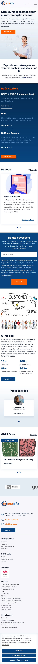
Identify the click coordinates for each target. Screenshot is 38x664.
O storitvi (4, 542)
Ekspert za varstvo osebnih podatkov (12, 622)
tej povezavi (7, 275)
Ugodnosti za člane (7, 559)
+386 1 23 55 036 (11, 520)
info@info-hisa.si (11, 524)
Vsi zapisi (33, 435)
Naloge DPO (5, 544)
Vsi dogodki (32, 170)
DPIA (2, 591)
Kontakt (8, 530)
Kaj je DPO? (4, 548)
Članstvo (3, 561)
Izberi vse (19, 650)
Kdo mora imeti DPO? (7, 546)
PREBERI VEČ (8, 32)
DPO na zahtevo (7, 539)
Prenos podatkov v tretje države (11, 598)
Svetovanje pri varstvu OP (9, 587)
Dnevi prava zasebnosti (8, 625)
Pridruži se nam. (27, 78)
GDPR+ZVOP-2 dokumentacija (10, 584)
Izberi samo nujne (19, 655)
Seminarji (4, 618)
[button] (28, 3)
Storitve (4, 581)
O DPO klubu (6, 554)
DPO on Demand (6, 605)
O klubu (3, 557)
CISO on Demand (6, 609)
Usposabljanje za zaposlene (9, 603)
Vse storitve (8, 156)
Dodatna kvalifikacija (7, 620)
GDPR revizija (5, 593)
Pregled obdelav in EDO (8, 589)
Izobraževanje (6, 615)
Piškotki (3, 596)
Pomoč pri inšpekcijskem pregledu (11, 600)
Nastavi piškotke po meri (19, 660)
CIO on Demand (6, 607)
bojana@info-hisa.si (19, 413)
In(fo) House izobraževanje (9, 627)
